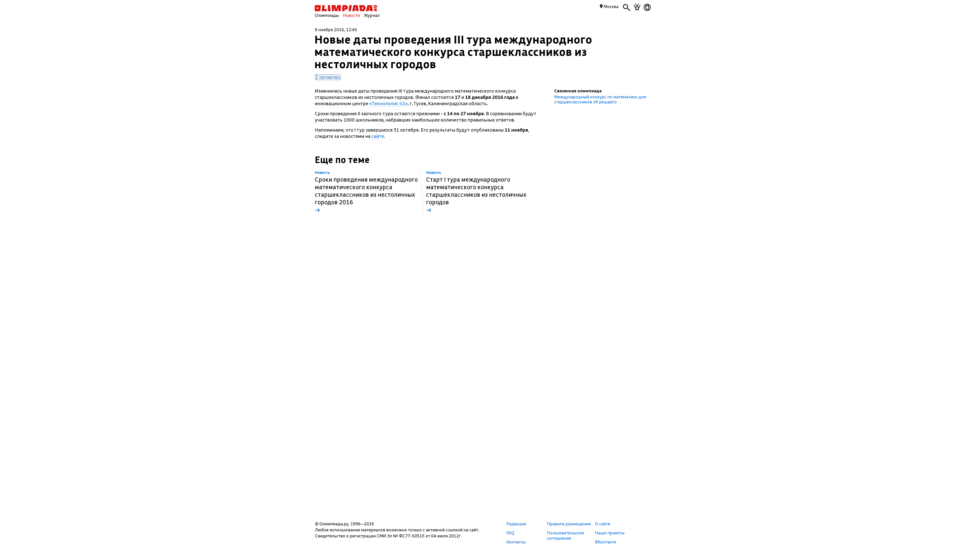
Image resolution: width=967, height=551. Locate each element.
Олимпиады (327, 15)
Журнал (372, 15)
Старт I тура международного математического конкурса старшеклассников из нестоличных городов (476, 192)
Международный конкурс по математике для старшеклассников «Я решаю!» (600, 99)
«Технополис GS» (388, 103)
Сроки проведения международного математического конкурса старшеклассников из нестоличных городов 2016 (366, 192)
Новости (351, 15)
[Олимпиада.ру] (346, 8)
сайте (377, 136)
